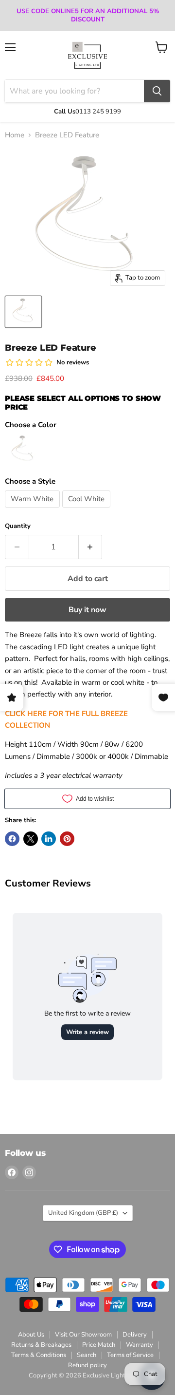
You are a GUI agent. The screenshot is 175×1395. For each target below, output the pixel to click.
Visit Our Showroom (83, 1334)
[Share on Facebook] (12, 838)
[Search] (157, 91)
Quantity (18, 526)
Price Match (98, 1344)
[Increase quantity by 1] (91, 547)
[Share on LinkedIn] (48, 838)
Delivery (134, 1334)
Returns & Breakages (41, 1344)
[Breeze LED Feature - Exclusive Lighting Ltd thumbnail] (23, 311)
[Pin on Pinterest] (67, 838)
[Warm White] (33, 510)
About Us (31, 1334)
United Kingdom (83, 1212)
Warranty (139, 1344)
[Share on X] (30, 838)
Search (86, 1355)
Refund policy (87, 1365)
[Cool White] (87, 510)
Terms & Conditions (38, 1355)
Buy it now (87, 609)
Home (14, 135)
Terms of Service (130, 1355)
